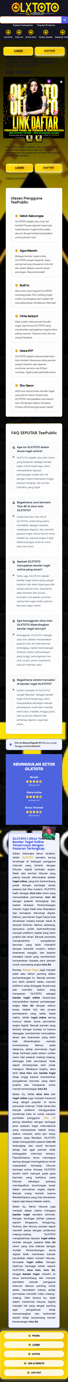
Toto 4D (49, 1118)
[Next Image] (62, 108)
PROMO (36, 1336)
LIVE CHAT (36, 1372)
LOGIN (18, 50)
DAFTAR (49, 50)
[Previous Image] (6, 108)
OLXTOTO (27, 857)
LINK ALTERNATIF (36, 1363)
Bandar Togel (31, 969)
